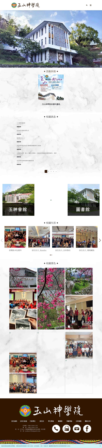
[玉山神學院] (25, 5)
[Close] (100, 446)
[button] (87, 5)
